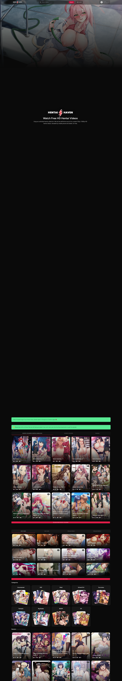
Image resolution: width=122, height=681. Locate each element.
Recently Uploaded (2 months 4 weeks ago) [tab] (32, 433)
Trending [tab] (97, 433)
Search (71, 2)
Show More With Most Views (61, 579)
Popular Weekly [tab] (71, 531)
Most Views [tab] (23, 531)
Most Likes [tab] (46, 531)
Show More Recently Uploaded (61, 522)
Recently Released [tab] (68, 433)
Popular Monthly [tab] (97, 531)
